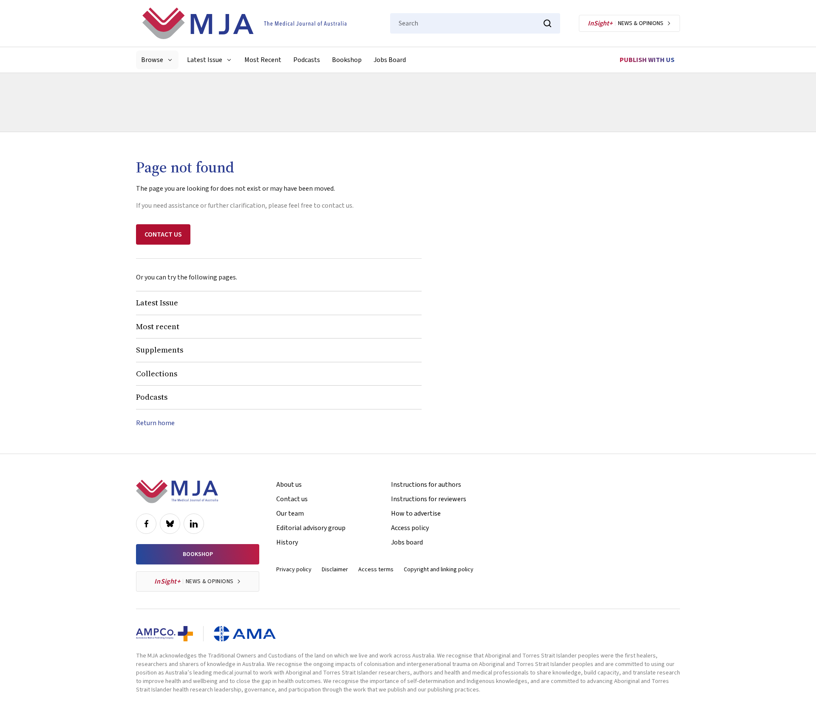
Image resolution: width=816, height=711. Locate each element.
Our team (290, 513)
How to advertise (416, 513)
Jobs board (407, 542)
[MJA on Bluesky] (170, 524)
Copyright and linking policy (438, 569)
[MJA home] (177, 491)
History (287, 542)
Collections (156, 373)
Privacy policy (294, 569)
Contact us (292, 499)
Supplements (159, 349)
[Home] (244, 23)
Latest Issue (157, 302)
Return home (155, 423)
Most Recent (262, 60)
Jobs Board (390, 60)
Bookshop (347, 60)
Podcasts (306, 60)
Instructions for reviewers (428, 499)
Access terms (376, 569)
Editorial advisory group (311, 528)
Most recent (157, 326)
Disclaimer (335, 569)
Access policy (410, 528)
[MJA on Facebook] (146, 524)
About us (289, 484)
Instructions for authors (426, 484)
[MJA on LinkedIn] (194, 524)
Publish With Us (647, 60)
